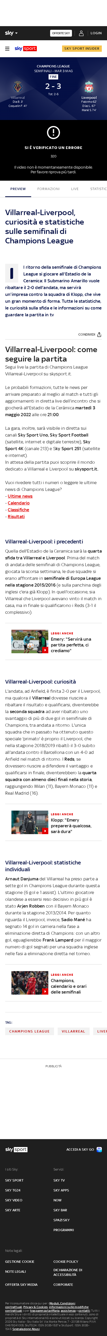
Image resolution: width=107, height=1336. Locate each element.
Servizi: (59, 1169)
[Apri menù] (7, 48)
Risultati (16, 516)
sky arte (13, 1210)
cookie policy (66, 1262)
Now (58, 1200)
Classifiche (18, 509)
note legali (15, 1272)
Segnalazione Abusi (26, 1329)
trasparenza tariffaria (44, 1310)
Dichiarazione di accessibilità (68, 1272)
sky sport (14, 1180)
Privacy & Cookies (35, 1307)
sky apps (61, 1190)
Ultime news (20, 496)
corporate (63, 1285)
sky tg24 (13, 1190)
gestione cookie (19, 1262)
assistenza (68, 1310)
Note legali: (14, 1251)
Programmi (64, 1230)
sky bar (60, 1210)
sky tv (59, 1180)
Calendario (19, 503)
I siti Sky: (11, 1169)
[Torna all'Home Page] (26, 48)
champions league (29, 1031)
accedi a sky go (80, 1149)
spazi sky (62, 1220)
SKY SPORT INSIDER (81, 48)
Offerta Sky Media (21, 1285)
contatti (84, 1310)
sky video (13, 1200)
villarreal (73, 1031)
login (96, 33)
